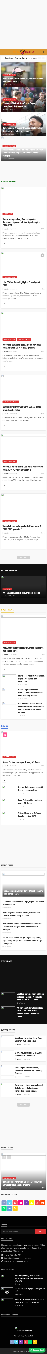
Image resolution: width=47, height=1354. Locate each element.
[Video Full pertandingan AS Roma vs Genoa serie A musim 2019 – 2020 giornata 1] (23, 327)
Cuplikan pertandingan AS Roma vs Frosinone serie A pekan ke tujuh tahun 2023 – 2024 (30, 997)
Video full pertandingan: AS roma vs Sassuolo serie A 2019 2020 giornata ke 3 (23, 468)
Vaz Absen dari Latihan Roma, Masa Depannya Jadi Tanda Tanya (23, 80)
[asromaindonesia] (23, 1329)
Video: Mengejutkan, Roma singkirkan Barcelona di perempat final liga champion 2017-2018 (21, 222)
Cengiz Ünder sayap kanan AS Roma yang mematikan (30, 788)
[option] (21, 58)
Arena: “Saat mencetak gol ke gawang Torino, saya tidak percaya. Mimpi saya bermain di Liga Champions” (22, 940)
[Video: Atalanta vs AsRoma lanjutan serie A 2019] (9, 817)
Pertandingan (9, 277)
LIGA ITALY (7, 589)
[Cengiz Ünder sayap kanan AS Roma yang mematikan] (9, 791)
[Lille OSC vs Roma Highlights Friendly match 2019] (23, 266)
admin (5, 84)
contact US (29, 1335)
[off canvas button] (2, 52)
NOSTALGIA (8, 214)
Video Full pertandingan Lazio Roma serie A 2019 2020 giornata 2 (22, 528)
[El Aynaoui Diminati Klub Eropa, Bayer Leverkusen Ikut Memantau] (9, 679)
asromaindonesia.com (20, 1261)
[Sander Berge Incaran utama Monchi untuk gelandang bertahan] (23, 389)
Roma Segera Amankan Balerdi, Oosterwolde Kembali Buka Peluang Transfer (21, 58)
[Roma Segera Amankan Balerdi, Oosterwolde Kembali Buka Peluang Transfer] (9, 693)
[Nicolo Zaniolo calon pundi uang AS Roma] (23, 745)
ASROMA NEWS (9, 75)
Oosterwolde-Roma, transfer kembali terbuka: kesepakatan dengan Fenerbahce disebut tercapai (23, 152)
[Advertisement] (23, 24)
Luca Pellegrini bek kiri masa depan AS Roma (30, 801)
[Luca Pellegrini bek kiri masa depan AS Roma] (9, 804)
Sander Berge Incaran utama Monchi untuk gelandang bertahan (22, 409)
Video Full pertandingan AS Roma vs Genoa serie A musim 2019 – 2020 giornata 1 (22, 346)
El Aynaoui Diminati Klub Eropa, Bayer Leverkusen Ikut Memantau (19, 105)
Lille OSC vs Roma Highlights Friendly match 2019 (22, 284)
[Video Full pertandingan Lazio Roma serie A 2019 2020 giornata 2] (23, 509)
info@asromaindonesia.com (20, 1258)
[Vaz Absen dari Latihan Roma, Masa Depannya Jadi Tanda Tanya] (23, 630)
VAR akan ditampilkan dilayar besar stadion (21, 592)
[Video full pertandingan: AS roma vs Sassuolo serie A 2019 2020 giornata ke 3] (23, 449)
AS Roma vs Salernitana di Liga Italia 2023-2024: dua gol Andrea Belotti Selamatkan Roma (30, 1012)
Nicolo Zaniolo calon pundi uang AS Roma (21, 762)
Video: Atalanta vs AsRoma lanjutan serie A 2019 (29, 814)
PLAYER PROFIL (9, 757)
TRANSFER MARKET (11, 402)
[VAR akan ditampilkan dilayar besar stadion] (23, 587)
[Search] (43, 52)
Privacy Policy (19, 1335)
